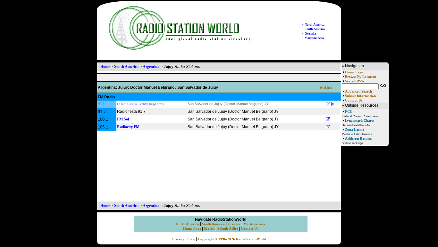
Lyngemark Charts (359, 120)
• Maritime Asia (313, 38)
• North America (313, 24)
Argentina (151, 66)
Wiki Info (326, 87)
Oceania (234, 224)
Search (209, 228)
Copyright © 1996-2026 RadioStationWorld (232, 239)
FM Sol (123, 119)
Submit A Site (227, 228)
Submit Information (360, 96)
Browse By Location (360, 76)
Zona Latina (354, 129)
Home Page (354, 72)
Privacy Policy (183, 239)
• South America (313, 29)
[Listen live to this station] (332, 104)
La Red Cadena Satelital (132, 104)
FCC (348, 111)
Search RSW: (355, 81)
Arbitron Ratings (358, 138)
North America (187, 224)
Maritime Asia (254, 224)
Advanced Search (358, 91)
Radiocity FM (128, 127)
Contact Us (353, 100)
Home (105, 66)
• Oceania (309, 33)
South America (126, 66)
